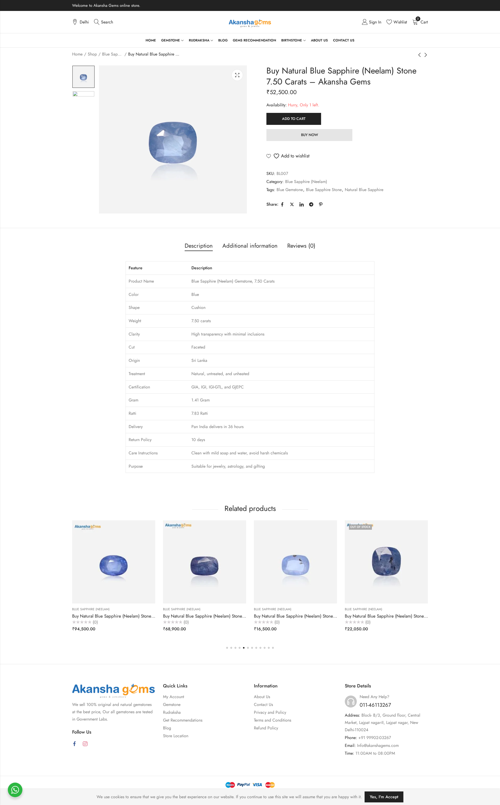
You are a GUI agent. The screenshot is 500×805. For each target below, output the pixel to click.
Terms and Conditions (272, 720)
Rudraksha (172, 712)
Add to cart (293, 118)
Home (77, 54)
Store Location (175, 736)
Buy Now (309, 134)
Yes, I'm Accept (384, 797)
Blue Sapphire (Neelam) (112, 54)
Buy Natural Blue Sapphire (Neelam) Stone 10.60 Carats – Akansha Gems (232, 616)
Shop (92, 54)
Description (199, 245)
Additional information (250, 245)
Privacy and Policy (270, 712)
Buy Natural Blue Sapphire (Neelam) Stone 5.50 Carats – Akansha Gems (322, 616)
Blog (167, 728)
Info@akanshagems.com (378, 745)
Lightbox (237, 75)
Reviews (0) (301, 245)
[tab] (199, 246)
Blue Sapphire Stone (324, 190)
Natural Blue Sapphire (364, 190)
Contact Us (263, 705)
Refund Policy (266, 728)
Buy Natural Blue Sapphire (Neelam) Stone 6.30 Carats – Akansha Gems (140, 616)
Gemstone (171, 705)
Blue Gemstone (290, 190)
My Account (173, 697)
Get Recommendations (182, 720)
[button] (227, 648)
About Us (262, 697)
